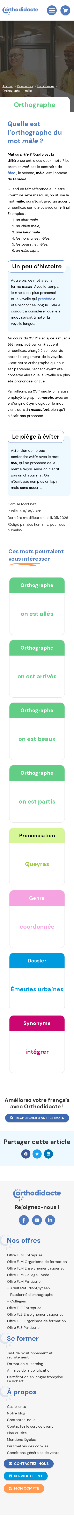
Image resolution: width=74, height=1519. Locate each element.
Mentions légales (21, 1439)
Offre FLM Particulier (24, 1281)
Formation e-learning (25, 1363)
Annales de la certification (29, 1370)
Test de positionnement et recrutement (30, 1355)
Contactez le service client (30, 1426)
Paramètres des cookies (27, 1446)
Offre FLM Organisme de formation (37, 1261)
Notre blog (16, 1413)
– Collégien (16, 1301)
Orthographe (34, 104)
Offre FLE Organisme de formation (36, 1321)
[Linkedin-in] (50, 1220)
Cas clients (16, 1406)
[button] (52, 10)
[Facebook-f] (24, 1220)
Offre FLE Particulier (24, 1327)
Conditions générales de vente (33, 1452)
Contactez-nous (21, 1419)
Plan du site (17, 1432)
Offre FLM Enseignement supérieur (36, 1268)
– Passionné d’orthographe (30, 1294)
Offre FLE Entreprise (24, 1307)
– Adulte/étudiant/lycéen (28, 1288)
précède (45, 299)
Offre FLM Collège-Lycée (28, 1274)
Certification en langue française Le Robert (35, 1379)
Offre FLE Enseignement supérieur (36, 1314)
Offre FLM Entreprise (24, 1255)
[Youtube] (37, 1220)
